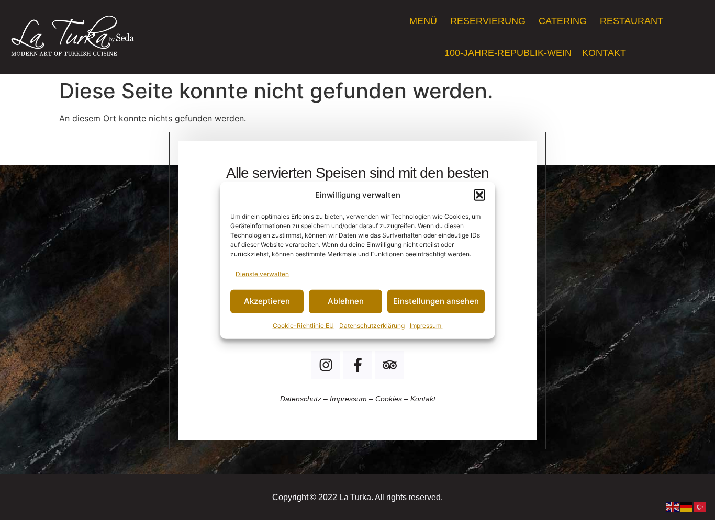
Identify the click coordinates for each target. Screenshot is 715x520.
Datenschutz (301, 398)
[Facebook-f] (357, 365)
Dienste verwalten (262, 273)
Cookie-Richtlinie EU (303, 325)
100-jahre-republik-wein (508, 53)
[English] (673, 506)
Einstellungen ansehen (436, 301)
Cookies (388, 398)
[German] (687, 506)
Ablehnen (346, 301)
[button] (479, 195)
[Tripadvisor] (389, 365)
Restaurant (631, 21)
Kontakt (605, 53)
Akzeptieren (267, 301)
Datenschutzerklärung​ (372, 325)
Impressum (426, 325)
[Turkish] (700, 506)
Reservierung (489, 21)
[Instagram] (325, 365)
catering (564, 21)
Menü (424, 21)
